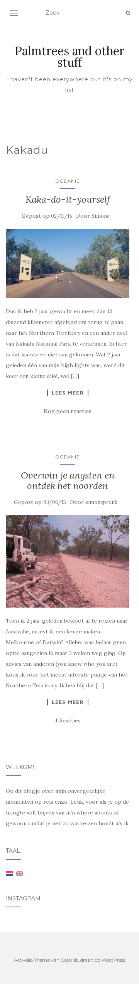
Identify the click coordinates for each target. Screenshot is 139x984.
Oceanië (67, 181)
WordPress (113, 960)
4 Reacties (67, 720)
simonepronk (101, 502)
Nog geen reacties (68, 411)
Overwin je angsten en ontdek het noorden (68, 480)
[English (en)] (19, 873)
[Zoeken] (128, 13)
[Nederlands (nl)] (9, 873)
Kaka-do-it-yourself (67, 199)
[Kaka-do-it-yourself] (67, 263)
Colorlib (69, 960)
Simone (101, 216)
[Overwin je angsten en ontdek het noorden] (67, 561)
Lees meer (68, 393)
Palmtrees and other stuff (69, 56)
